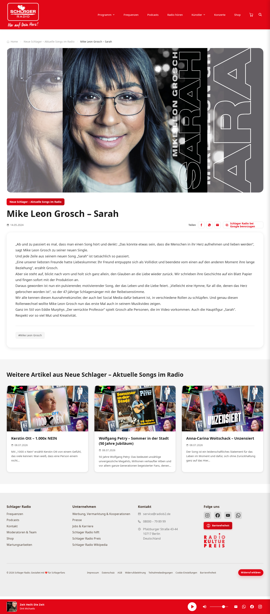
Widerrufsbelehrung (135, 572)
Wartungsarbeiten (19, 545)
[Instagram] (207, 515)
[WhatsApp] (238, 515)
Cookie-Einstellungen (186, 572)
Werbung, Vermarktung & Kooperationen (101, 514)
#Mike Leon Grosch (30, 335)
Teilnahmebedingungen (161, 572)
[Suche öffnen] (260, 15)
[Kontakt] (236, 606)
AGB (120, 572)
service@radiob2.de (156, 514)
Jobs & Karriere (82, 526)
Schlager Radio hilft (85, 532)
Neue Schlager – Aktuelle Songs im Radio (49, 41)
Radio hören (175, 15)
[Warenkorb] (251, 15)
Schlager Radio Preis (86, 538)
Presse (77, 520)
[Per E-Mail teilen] (217, 225)
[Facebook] (217, 515)
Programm (104, 15)
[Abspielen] (192, 606)
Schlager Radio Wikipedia (89, 545)
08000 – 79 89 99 (154, 521)
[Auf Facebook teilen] (201, 225)
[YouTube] (228, 515)
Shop (237, 15)
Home (14, 41)
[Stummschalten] (204, 606)
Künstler (197, 15)
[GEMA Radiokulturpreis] (215, 540)
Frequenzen (131, 15)
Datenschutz (108, 572)
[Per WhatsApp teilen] (209, 225)
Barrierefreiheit (220, 525)
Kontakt (12, 526)
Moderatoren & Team (22, 532)
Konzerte (219, 15)
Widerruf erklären (251, 572)
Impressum (93, 572)
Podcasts (153, 15)
